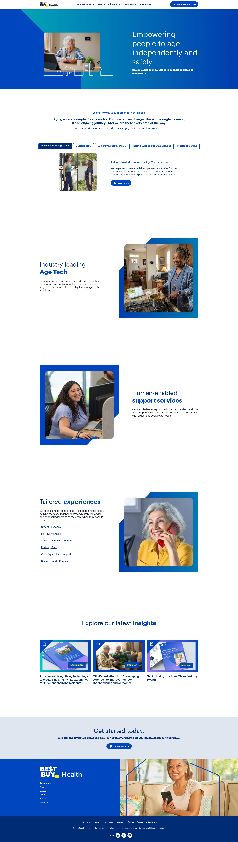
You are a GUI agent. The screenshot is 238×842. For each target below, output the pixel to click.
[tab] (55, 146)
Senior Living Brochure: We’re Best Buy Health (172, 678)
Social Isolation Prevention (56, 540)
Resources (145, 4)
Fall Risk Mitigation (51, 533)
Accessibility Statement (147, 822)
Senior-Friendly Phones (54, 560)
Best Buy (120, 822)
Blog (42, 787)
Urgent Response (51, 526)
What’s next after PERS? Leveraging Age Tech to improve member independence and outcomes (116, 680)
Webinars (44, 802)
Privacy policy (108, 822)
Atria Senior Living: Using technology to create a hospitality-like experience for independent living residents (64, 680)
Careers (130, 822)
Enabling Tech (49, 547)
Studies (43, 798)
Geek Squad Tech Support (56, 554)
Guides (43, 791)
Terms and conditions (90, 822)
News (42, 794)
